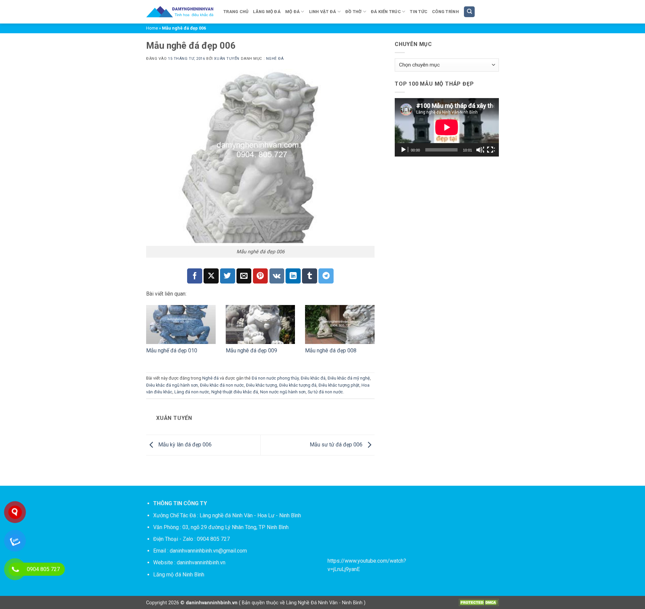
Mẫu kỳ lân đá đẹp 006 (184, 444)
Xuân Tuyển (227, 58)
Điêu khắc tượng (261, 385)
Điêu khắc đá (313, 378)
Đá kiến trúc (386, 11)
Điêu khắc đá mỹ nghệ (349, 378)
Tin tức (418, 11)
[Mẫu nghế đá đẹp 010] (181, 324)
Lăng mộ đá (267, 11)
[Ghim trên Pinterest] (260, 276)
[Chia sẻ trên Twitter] (227, 276)
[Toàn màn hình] (491, 149)
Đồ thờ (353, 11)
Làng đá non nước (191, 391)
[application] (447, 127)
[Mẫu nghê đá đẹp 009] (260, 324)
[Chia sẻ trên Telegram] (326, 276)
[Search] (469, 11)
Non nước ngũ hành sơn (283, 391)
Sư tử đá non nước (325, 391)
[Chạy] (404, 149)
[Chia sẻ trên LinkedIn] (293, 276)
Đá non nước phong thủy (275, 378)
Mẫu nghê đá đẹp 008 (330, 350)
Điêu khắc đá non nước (222, 385)
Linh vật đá (322, 11)
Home (152, 28)
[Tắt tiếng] (480, 149)
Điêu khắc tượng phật (338, 385)
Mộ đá (292, 11)
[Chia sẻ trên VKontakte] (277, 276)
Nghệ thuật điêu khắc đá (234, 391)
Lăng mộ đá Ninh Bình (178, 574)
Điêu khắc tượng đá (297, 385)
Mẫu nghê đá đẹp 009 (251, 350)
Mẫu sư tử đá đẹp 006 (337, 444)
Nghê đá (275, 58)
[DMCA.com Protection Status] (479, 602)
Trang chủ (235, 11)
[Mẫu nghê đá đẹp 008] (340, 324)
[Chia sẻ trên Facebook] (194, 276)
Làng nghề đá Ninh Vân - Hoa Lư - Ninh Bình (250, 515)
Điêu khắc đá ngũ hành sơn (172, 385)
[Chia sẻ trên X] (211, 276)
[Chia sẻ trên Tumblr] (309, 276)
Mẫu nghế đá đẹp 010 (171, 350)
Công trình (445, 11)
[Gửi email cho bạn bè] (244, 276)
